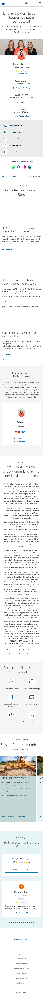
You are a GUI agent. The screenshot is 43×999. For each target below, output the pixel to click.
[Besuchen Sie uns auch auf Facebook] (18, 167)
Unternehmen (21, 973)
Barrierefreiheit (21, 964)
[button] (21, 55)
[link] (13, 139)
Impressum (21, 954)
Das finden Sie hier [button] (9, 176)
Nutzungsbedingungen (22, 968)
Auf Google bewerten (21, 870)
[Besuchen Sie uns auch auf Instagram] (24, 167)
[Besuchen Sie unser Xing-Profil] (30, 167)
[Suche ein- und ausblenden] (31, 3)
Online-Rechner (21, 978)
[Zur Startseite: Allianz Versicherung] (3, 3)
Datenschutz (21, 959)
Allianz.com (22, 983)
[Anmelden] (35, 3)
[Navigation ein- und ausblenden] (40, 3)
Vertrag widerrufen (20, 939)
